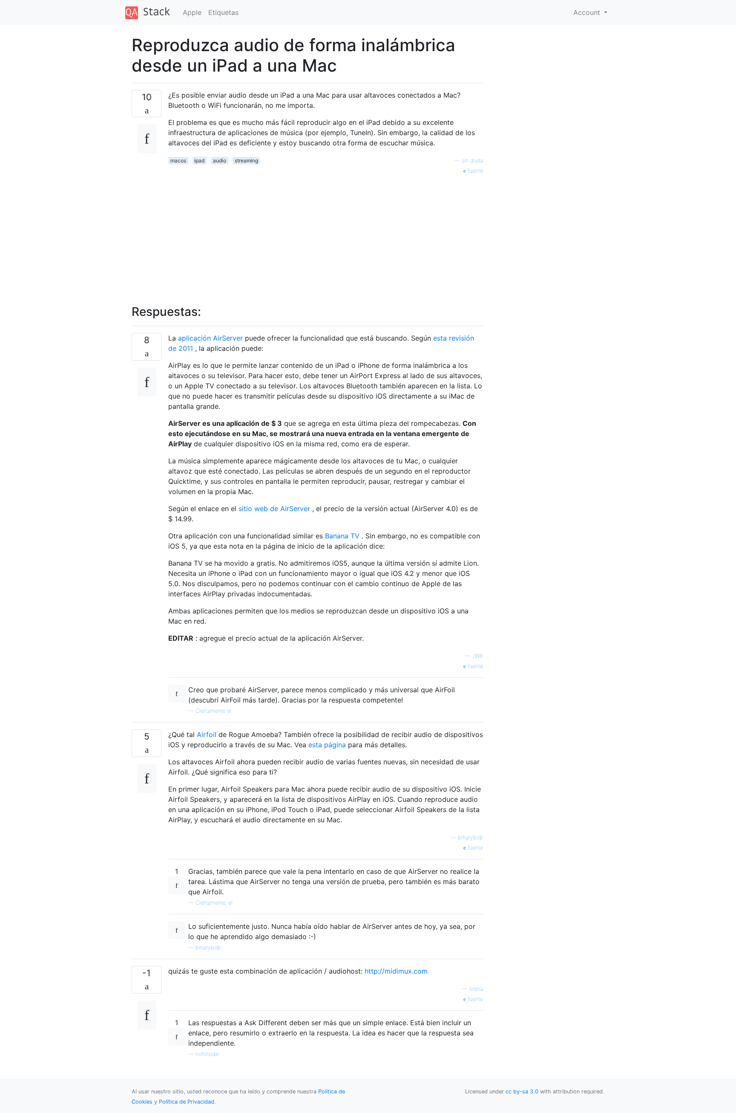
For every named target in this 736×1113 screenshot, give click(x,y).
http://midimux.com (396, 971)
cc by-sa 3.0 (522, 1091)
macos (178, 160)
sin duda (472, 160)
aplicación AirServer (210, 338)
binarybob (470, 837)
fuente (474, 171)
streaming (246, 160)
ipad (199, 160)
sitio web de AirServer (274, 508)
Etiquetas (223, 12)
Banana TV (342, 536)
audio (219, 160)
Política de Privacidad (186, 1102)
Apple (192, 12)
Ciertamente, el (214, 902)
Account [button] (587, 12)
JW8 (477, 656)
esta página (327, 744)
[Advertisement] (325, 235)
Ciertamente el (213, 711)
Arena (476, 989)
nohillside (207, 1054)
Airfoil (206, 734)
